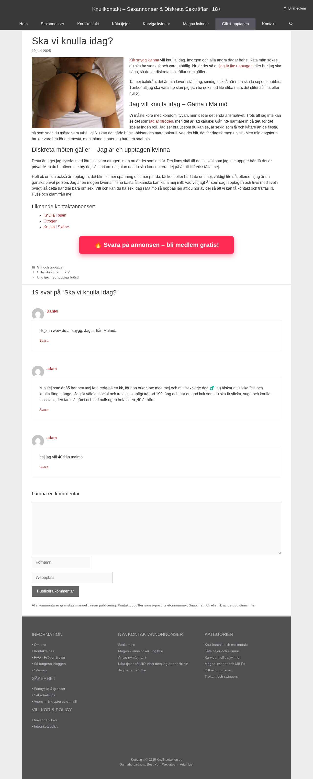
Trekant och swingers (221, 676)
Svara (43, 340)
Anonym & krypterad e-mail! (55, 701)
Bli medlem (297, 8)
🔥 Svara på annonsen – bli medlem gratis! (156, 244)
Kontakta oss (44, 651)
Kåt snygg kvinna (144, 60)
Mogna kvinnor (196, 24)
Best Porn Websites (161, 764)
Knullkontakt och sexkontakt (226, 645)
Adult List (186, 764)
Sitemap (40, 670)
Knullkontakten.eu (169, 759)
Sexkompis (126, 645)
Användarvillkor (45, 720)
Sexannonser (52, 24)
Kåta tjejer (121, 24)
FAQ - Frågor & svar (49, 657)
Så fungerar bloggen (50, 664)
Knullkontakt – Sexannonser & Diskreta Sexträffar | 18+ (156, 9)
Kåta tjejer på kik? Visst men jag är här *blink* (153, 664)
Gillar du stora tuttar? (53, 272)
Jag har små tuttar (132, 670)
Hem (23, 24)
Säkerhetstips (44, 695)
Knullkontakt (88, 24)
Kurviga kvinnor (156, 24)
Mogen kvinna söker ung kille (140, 651)
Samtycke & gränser (49, 689)
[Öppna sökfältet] (291, 24)
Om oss (40, 645)
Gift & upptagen (235, 24)
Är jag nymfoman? (132, 657)
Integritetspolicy (46, 726)
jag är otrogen (161, 121)
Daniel (52, 311)
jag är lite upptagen (236, 66)
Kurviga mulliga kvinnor (223, 657)
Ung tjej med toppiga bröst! (58, 277)
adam (51, 369)
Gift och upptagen (51, 267)
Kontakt (268, 24)
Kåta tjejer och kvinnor (222, 651)
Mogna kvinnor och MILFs (225, 664)
